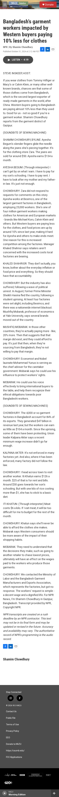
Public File (10, 718)
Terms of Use (12, 724)
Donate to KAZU (13, 744)
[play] (5, 793)
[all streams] (55, 793)
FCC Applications (14, 757)
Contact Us (11, 711)
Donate (49, 4)
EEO (8, 737)
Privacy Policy (12, 731)
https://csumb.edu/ (15, 751)
